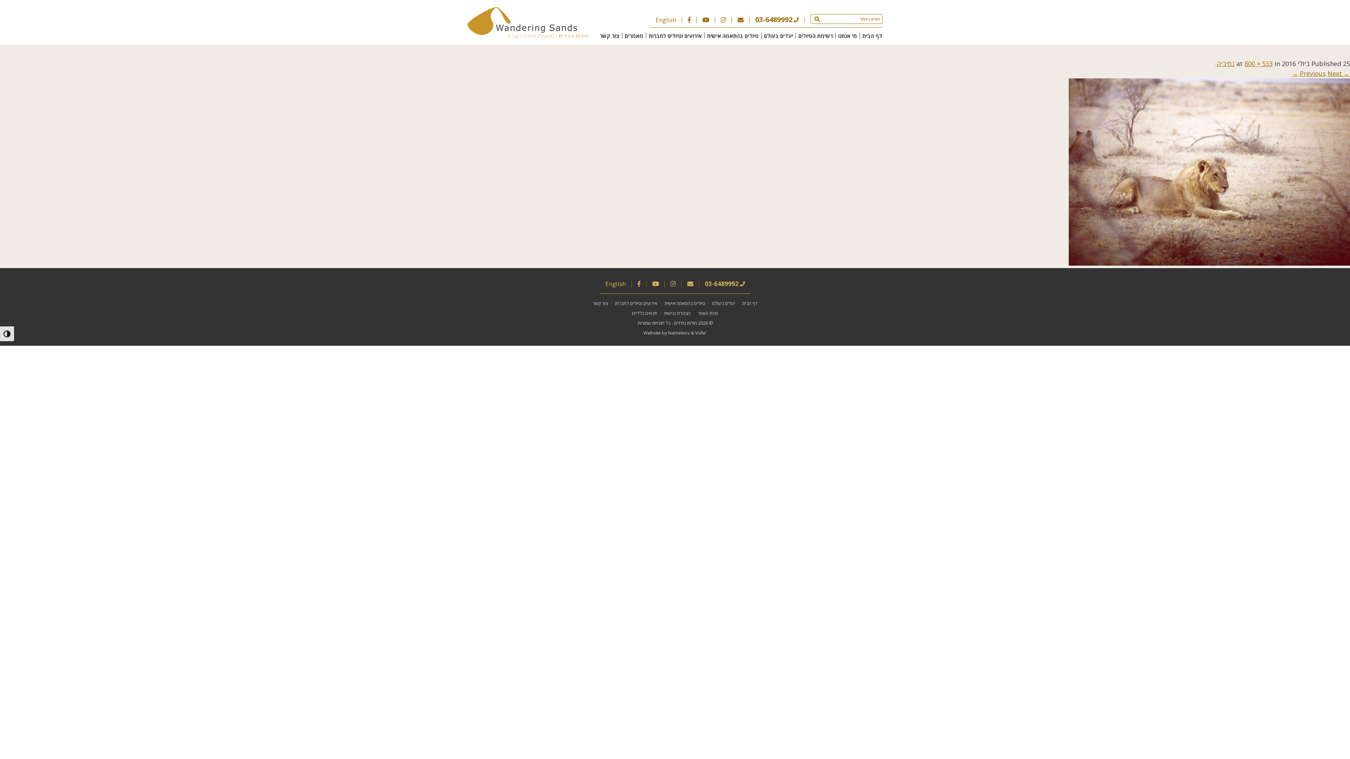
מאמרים (634, 35)
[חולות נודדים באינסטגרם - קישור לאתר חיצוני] (723, 20)
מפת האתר (708, 313)
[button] (817, 19)
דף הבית (872, 35)
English (666, 20)
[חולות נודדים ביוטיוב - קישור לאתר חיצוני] (705, 20)
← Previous (1325, 73)
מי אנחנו (847, 35)
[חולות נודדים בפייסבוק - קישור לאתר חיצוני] (689, 20)
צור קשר (609, 35)
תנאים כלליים (644, 313)
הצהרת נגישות (677, 313)
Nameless (679, 333)
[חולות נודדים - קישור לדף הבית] (528, 36)
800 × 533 (1259, 63)
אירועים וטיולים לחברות (675, 35)
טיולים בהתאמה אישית (733, 35)
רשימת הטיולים (815, 35)
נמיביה (1226, 63)
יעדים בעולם (778, 35)
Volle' (701, 333)
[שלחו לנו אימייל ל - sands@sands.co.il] (741, 20)
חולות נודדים (685, 323)
